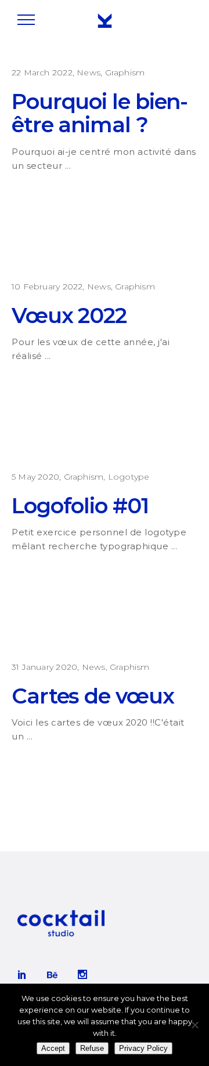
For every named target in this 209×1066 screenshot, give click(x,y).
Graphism (125, 72)
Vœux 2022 (69, 315)
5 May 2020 (35, 477)
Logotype (129, 477)
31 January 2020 (44, 667)
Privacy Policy (143, 1048)
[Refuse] (194, 1025)
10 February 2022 (47, 286)
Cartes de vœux (93, 696)
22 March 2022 (42, 72)
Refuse (92, 1048)
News (88, 72)
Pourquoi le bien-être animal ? (100, 112)
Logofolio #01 (80, 505)
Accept (53, 1048)
